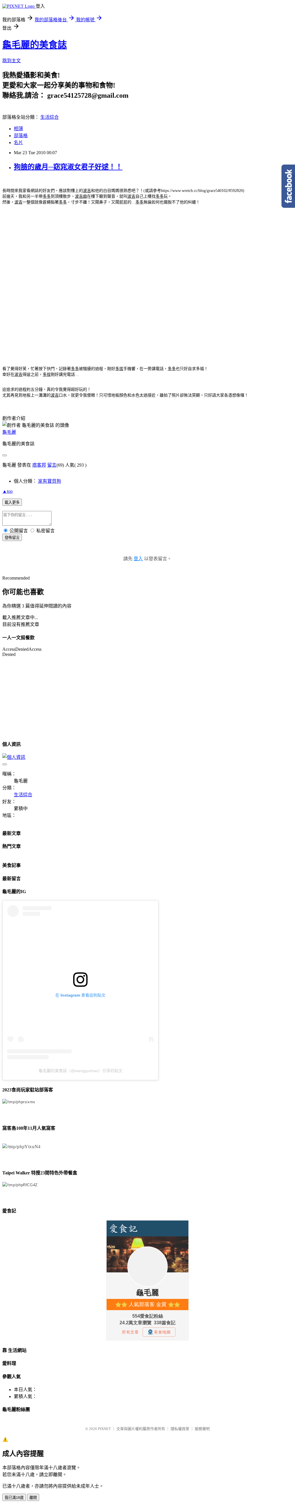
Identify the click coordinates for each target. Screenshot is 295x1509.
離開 (33, 1497)
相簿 (18, 128)
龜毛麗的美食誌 (34, 44)
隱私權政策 (180, 1429)
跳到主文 (11, 60)
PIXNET (104, 1429)
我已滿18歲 (14, 1497)
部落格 (21, 135)
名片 (18, 142)
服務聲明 (202, 1429)
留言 (51, 465)
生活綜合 (49, 117)
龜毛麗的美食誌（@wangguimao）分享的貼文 (80, 1070)
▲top (7, 491)
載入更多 (12, 502)
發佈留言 (12, 537)
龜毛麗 (9, 432)
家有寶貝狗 (49, 481)
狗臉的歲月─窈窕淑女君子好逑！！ (68, 167)
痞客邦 (39, 465)
